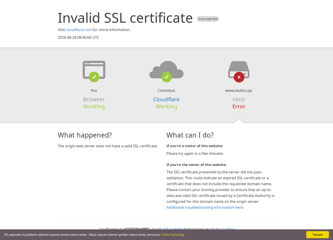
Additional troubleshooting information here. (205, 207)
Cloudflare (166, 99)
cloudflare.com (79, 29)
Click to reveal (172, 229)
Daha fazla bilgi (173, 234)
